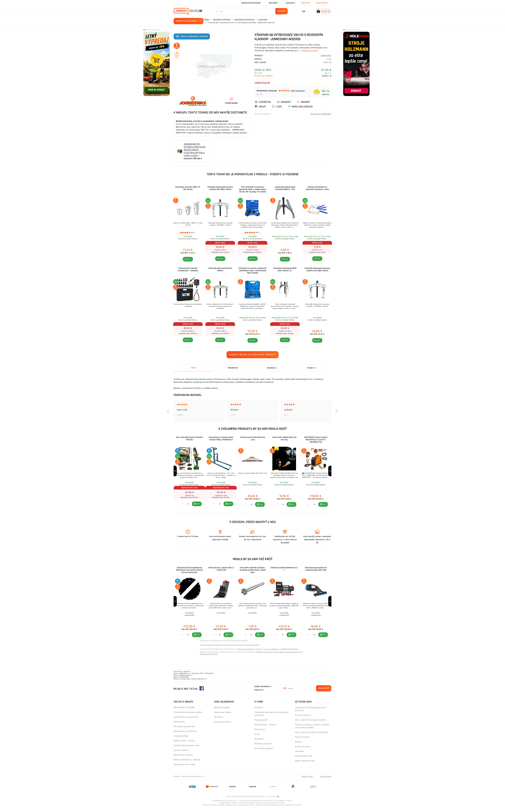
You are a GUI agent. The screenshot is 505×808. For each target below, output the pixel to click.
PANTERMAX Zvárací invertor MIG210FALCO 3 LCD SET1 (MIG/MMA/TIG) (315, 439)
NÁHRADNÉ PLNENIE (184, 707)
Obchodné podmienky (184, 726)
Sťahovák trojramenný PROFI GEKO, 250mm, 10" (285, 269)
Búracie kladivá (302, 737)
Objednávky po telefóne (185, 731)
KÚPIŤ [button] (198, 504)
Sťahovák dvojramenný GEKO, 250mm (220, 269)
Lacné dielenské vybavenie (210, 645)
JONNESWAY (325, 55)
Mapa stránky (307, 776)
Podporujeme (261, 720)
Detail (188, 259)
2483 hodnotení (297, 91)
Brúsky (298, 741)
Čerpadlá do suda (303, 756)
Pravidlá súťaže (181, 736)
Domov (206, 19)
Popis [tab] (193, 368)
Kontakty (290, 3)
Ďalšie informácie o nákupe (187, 759)
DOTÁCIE (218, 717)
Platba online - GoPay (184, 740)
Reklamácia (179, 721)
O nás (257, 734)
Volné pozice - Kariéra (265, 724)
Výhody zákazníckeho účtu (187, 745)
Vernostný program (250, 3)
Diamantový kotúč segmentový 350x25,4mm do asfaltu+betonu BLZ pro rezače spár (189, 570)
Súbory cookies (181, 750)
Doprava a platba (222, 721)
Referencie (259, 729)
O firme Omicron (303, 715)
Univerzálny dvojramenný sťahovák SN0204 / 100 (285, 188)
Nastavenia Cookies (183, 755)
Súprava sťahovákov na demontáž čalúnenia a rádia (317, 188)
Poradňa (258, 707)
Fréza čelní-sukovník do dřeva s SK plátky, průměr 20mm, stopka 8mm (252, 570)
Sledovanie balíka (222, 712)
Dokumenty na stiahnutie (186, 717)
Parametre (233, 368)
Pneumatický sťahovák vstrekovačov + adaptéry (188, 269)
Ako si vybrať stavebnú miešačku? (311, 732)
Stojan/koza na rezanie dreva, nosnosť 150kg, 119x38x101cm (221, 438)
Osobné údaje (325, 776)
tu (278, 796)
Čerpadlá (299, 751)
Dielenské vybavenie (222, 19)
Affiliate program (262, 743)
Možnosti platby (222, 707)
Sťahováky (262, 19)
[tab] (272, 368)
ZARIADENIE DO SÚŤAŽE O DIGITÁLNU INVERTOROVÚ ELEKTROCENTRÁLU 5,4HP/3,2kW (195, 150)
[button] (168, 411)
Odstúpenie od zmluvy (184, 764)
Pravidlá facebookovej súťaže (188, 712)
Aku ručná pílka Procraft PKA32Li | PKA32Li (189, 438)
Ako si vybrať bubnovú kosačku (310, 720)
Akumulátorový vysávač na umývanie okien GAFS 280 (316, 568)
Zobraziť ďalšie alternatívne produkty (252, 354)
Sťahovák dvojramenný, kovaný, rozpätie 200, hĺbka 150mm (220, 188)
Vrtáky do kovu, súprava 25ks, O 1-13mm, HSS (221, 568)
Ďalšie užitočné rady (305, 760)
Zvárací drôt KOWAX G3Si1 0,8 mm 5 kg (284, 438)
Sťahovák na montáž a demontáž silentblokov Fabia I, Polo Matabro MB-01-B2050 (252, 270)
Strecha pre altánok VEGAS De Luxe (252, 438)
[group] (189, 471)
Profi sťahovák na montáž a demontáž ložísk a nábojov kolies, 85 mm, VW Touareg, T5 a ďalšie (252, 189)
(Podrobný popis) (309, 50)
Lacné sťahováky (252, 645)
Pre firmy (273, 3)
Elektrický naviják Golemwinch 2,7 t (284, 568)
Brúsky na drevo (303, 746)
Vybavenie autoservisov (244, 19)
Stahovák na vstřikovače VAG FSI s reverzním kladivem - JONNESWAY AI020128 (267, 649)
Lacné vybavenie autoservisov (233, 645)
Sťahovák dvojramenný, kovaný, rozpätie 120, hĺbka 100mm (317, 269)
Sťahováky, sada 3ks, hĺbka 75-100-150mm (188, 188)
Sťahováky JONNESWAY (320, 114)
